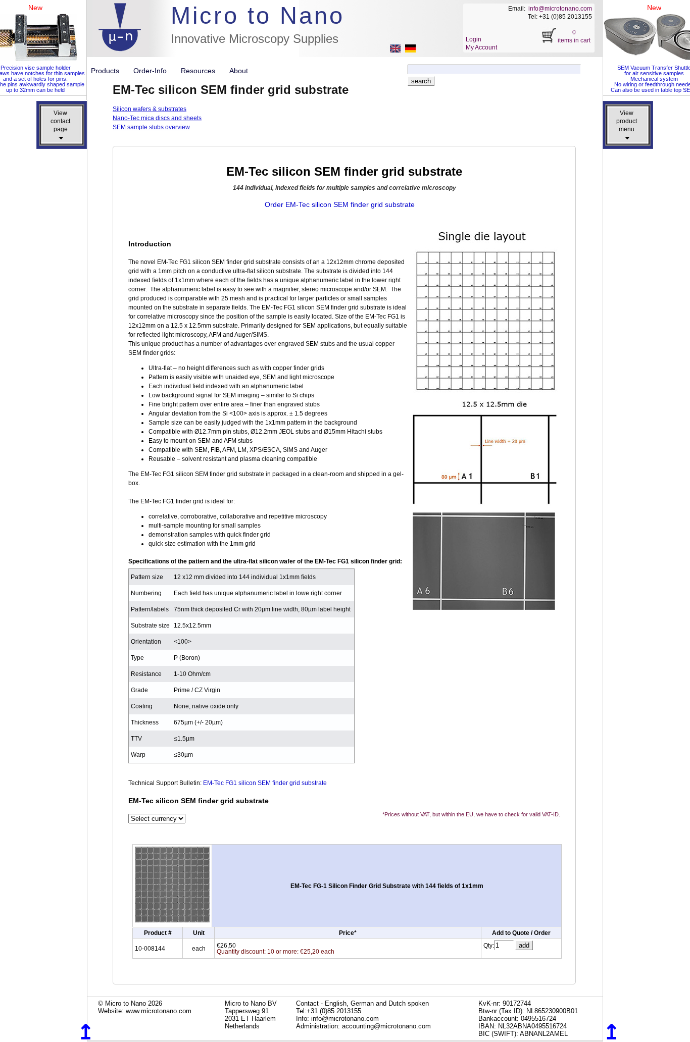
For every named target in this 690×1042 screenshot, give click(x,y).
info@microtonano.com (560, 8)
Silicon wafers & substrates (149, 109)
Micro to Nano (257, 15)
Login (473, 39)
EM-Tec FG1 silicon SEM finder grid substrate (265, 783)
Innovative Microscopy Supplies (254, 38)
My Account (481, 47)
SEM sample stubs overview (151, 127)
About (238, 71)
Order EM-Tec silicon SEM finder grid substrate (340, 204)
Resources (202, 71)
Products (109, 71)
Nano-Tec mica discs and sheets (157, 118)
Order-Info (154, 71)
